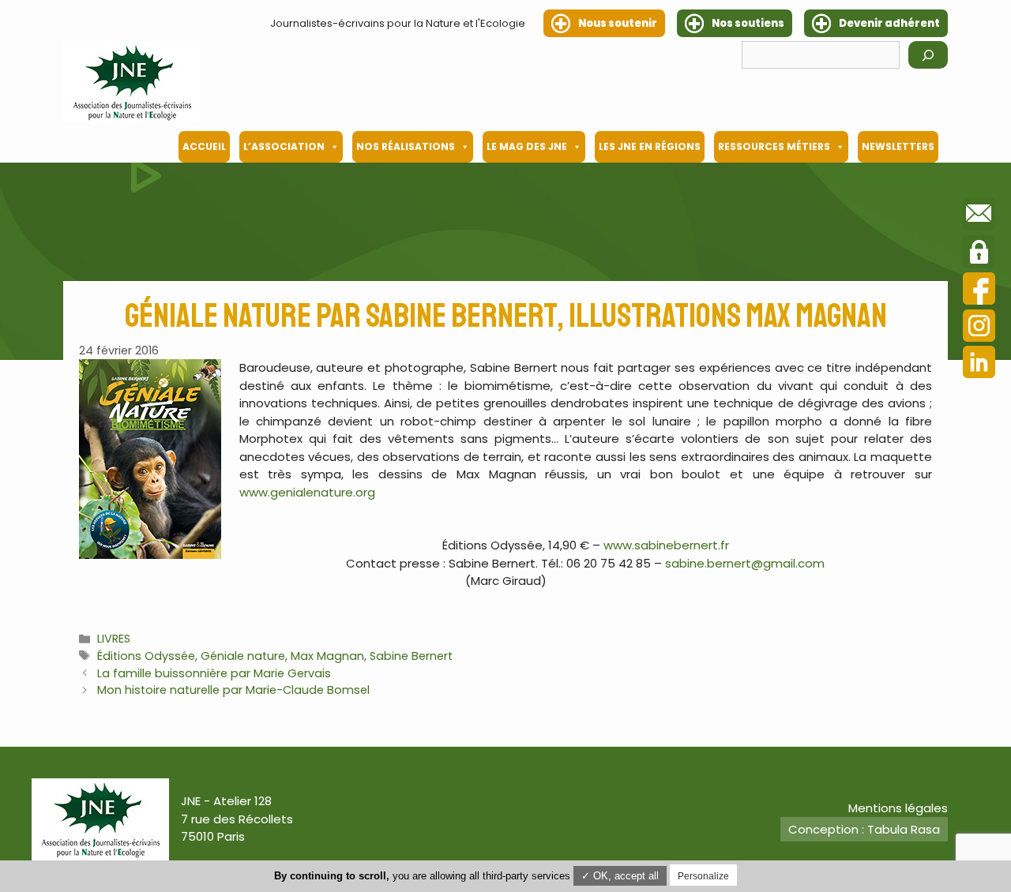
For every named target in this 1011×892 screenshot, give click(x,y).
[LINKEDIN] (979, 364)
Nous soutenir (617, 23)
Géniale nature (243, 656)
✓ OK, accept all (620, 876)
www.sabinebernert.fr (666, 545)
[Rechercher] (928, 55)
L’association (284, 146)
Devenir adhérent (889, 23)
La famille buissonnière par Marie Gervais (214, 673)
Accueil (204, 146)
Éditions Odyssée (146, 656)
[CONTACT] (979, 216)
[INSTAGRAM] (979, 328)
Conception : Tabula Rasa (864, 829)
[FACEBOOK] (979, 290)
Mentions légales (898, 808)
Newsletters (898, 146)
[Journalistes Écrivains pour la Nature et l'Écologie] (132, 82)
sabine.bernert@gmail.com (745, 563)
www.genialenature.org (307, 492)
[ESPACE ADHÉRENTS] (979, 254)
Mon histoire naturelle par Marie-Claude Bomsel (233, 690)
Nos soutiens (748, 23)
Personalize (703, 876)
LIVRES (113, 639)
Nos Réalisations (405, 146)
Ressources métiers (774, 146)
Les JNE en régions (650, 146)
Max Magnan (327, 656)
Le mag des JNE (527, 146)
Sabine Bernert (411, 656)
